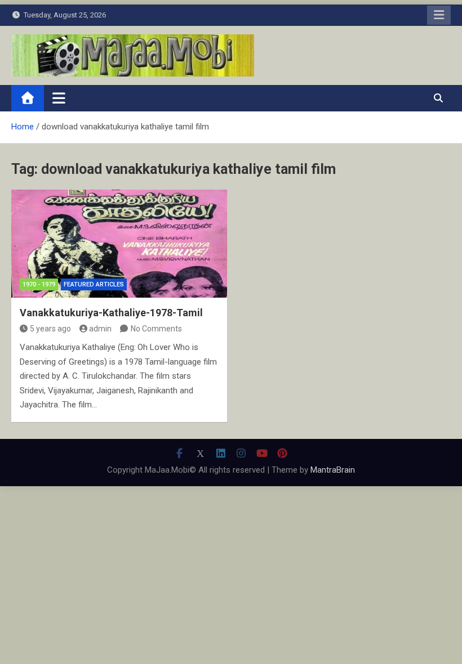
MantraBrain (332, 470)
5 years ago (50, 328)
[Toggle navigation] (59, 98)
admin (100, 328)
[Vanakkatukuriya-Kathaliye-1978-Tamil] (119, 244)
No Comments (156, 328)
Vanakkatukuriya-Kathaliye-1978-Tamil (111, 312)
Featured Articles (94, 284)
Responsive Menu (439, 15)
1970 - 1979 (39, 284)
